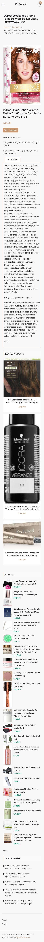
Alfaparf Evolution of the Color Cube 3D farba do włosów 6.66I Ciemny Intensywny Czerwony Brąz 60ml (22, 555)
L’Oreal (6, 145)
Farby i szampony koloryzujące (26, 142)
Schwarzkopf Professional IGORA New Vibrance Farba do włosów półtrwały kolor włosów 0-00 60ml (22, 509)
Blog (4, 924)
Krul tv (20, 3)
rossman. (13, 153)
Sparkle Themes (23, 937)
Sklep (4, 920)
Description (12, 159)
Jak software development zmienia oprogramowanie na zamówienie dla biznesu (21, 893)
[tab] (12, 159)
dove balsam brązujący (18, 150)
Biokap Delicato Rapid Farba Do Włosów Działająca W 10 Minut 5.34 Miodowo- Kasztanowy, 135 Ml (22, 402)
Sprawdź (13, 130)
